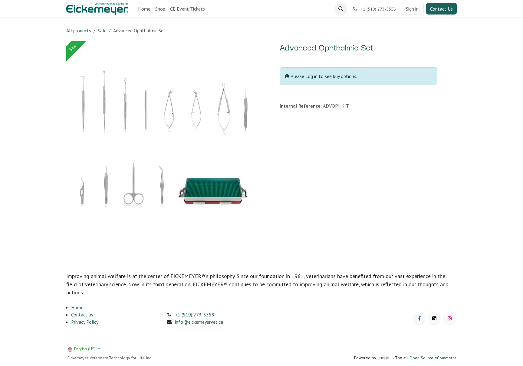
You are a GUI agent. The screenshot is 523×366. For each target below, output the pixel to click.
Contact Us (441, 9)
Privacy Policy (84, 322)
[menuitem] (144, 9)
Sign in (412, 9)
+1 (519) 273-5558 (194, 315)
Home (77, 307)
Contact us (82, 315)
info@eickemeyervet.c (198, 322)
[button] (340, 8)
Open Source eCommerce (433, 358)
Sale (102, 31)
